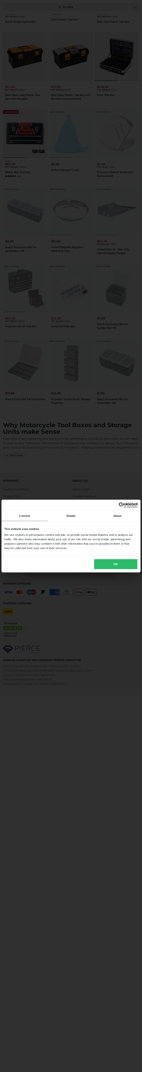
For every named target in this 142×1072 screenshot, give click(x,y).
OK (116, 563)
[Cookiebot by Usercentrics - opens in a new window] (121, 505)
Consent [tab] (24, 515)
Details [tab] (71, 515)
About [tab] (117, 515)
